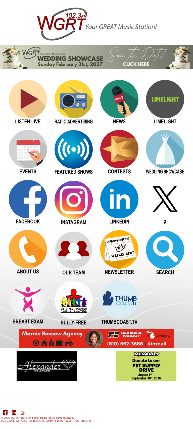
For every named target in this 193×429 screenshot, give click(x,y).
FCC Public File (82, 420)
